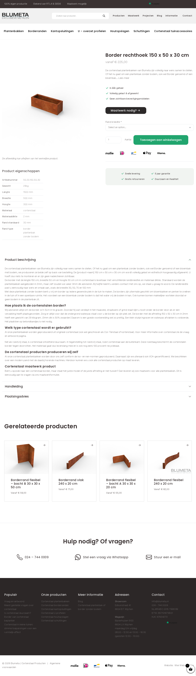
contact (124, 284)
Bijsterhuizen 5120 (124, 621)
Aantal (128, 140)
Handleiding (14, 386)
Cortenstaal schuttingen (54, 621)
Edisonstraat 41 (123, 605)
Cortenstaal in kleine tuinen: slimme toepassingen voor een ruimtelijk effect (20, 628)
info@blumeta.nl (160, 602)
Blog (80, 602)
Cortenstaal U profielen (53, 613)
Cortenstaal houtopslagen (55, 617)
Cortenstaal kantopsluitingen (56, 609)
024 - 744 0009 (160, 605)
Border (171, 74)
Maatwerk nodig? (124, 110)
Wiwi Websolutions (184, 666)
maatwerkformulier (49, 375)
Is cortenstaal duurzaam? (17, 613)
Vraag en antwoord (14, 602)
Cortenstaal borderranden (55, 605)
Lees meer (123, 78)
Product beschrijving (20, 260)
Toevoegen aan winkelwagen (161, 140)
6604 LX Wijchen (124, 625)
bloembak (110, 78)
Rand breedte (113, 122)
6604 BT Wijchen (124, 609)
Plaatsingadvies (17, 396)
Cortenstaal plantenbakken (55, 602)
